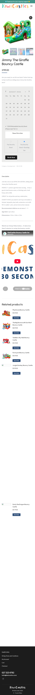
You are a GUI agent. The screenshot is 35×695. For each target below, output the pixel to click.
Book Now (11, 157)
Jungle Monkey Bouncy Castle (22, 365)
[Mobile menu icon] (31, 6)
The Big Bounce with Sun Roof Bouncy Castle (22, 324)
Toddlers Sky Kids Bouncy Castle (21, 339)
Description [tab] (5, 176)
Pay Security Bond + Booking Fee (24, 147)
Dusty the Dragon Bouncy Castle (21, 506)
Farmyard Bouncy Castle (21, 353)
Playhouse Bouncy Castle (21, 310)
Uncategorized (11, 166)
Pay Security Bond (11, 146)
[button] (30, 17)
